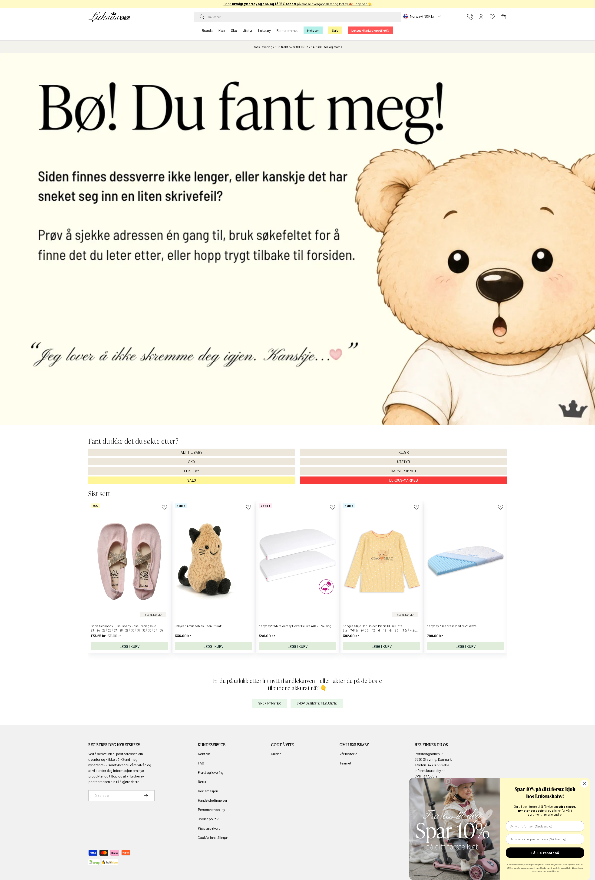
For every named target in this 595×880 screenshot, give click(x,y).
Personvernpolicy (211, 809)
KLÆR (403, 452)
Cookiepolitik (208, 819)
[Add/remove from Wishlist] (164, 507)
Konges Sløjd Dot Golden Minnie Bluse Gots (372, 626)
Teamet (345, 763)
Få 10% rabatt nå (545, 852)
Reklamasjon (208, 791)
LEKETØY (191, 471)
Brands (207, 30)
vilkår (141, 765)
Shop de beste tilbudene (317, 703)
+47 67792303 (438, 765)
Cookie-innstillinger (213, 837)
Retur (202, 781)
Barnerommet (287, 30)
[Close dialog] (584, 784)
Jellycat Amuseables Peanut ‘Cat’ (198, 626)
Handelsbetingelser (212, 800)
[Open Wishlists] (492, 17)
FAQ (201, 763)
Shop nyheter (269, 703)
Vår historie (348, 753)
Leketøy (264, 30)
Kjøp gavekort (209, 828)
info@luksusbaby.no (430, 770)
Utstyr (247, 30)
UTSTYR (403, 461)
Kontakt (204, 753)
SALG (191, 480)
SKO (191, 461)
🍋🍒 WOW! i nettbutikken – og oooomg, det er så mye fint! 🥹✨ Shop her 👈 (319, 4)
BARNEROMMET (403, 471)
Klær (221, 30)
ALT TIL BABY (191, 452)
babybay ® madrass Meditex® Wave (451, 626)
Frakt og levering (211, 772)
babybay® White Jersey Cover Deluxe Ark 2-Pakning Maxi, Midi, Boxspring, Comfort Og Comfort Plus (328, 626)
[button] (503, 16)
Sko (234, 30)
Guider (276, 753)
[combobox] (297, 17)
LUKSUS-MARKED (403, 480)
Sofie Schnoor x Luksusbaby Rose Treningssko (123, 626)
